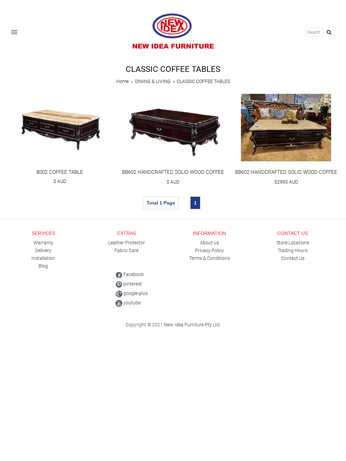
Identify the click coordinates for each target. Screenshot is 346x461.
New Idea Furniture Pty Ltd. (192, 324)
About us (209, 242)
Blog (43, 266)
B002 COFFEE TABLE (59, 172)
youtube (131, 302)
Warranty (43, 242)
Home (122, 81)
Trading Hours (292, 250)
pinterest (132, 284)
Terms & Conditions (209, 258)
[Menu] (14, 32)
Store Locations (292, 242)
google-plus (135, 293)
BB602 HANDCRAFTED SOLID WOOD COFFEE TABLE (173, 175)
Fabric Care (127, 250)
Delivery (43, 250)
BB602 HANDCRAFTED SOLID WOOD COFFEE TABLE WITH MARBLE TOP (286, 175)
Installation (43, 258)
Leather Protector (126, 242)
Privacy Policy (209, 250)
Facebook (133, 274)
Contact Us (292, 258)
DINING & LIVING (153, 81)
